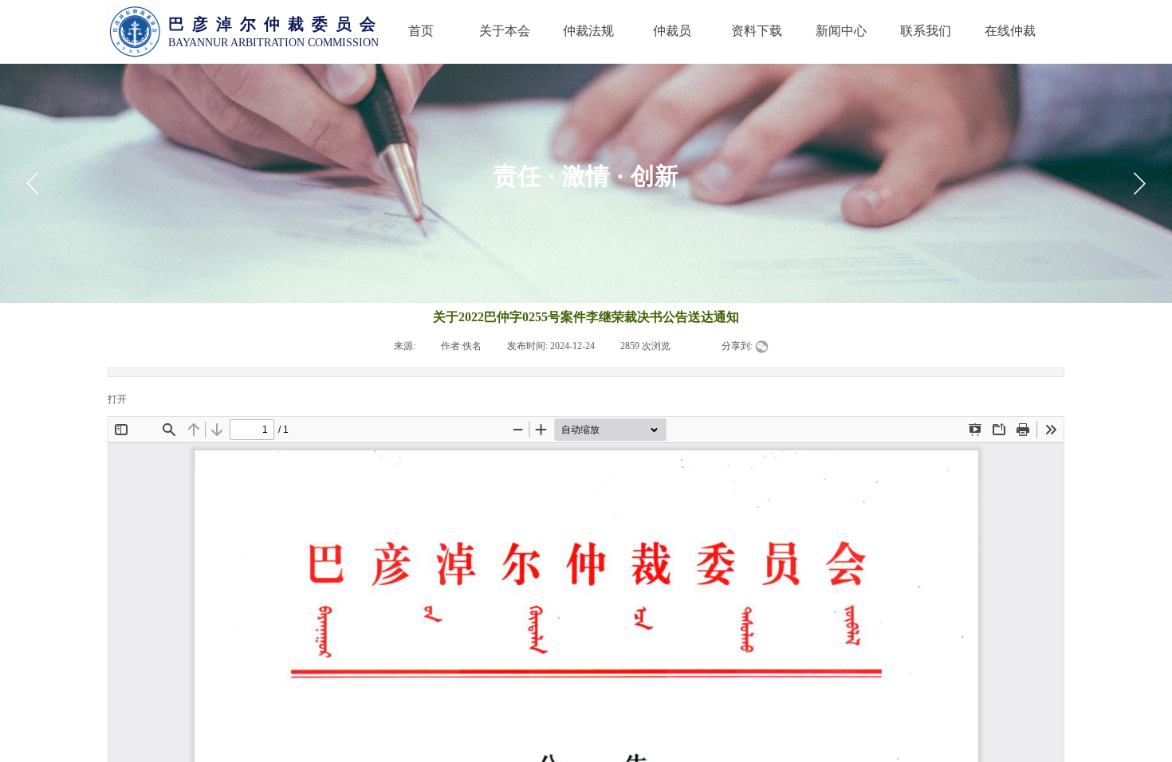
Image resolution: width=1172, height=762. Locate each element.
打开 (117, 399)
